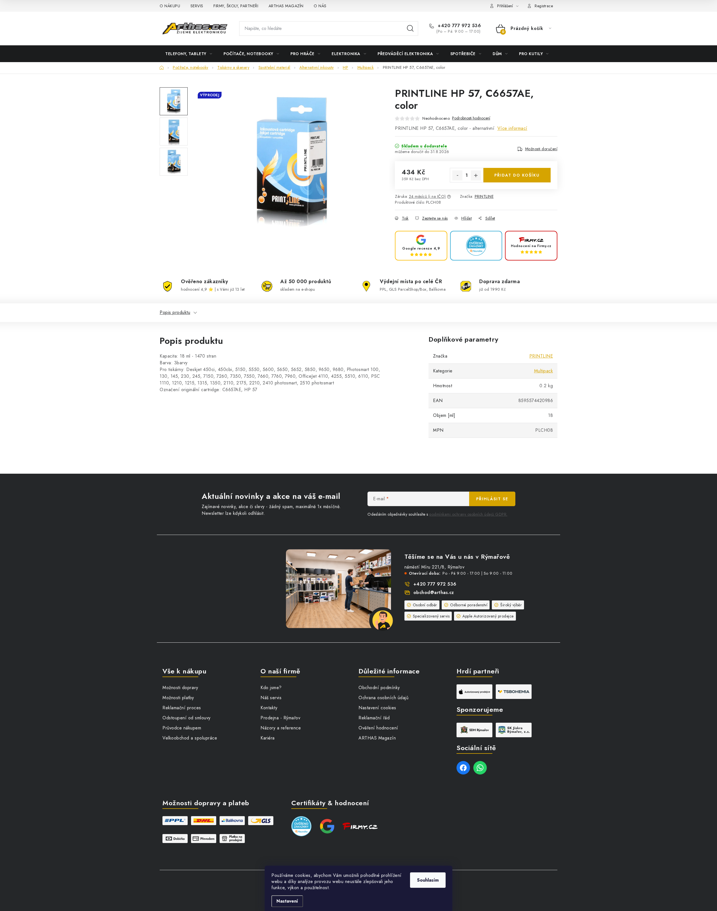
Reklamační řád (374, 718)
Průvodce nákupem (181, 728)
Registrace (544, 6)
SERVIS (196, 6)
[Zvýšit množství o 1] (476, 175)
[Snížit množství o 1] (457, 175)
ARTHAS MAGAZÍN (286, 6)
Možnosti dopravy (180, 687)
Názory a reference (280, 728)
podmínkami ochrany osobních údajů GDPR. (468, 514)
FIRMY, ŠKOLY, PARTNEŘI (235, 6)
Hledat (410, 28)
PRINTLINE (484, 196)
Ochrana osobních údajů (383, 697)
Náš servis (270, 697)
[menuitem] (189, 53)
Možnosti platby (178, 697)
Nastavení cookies (377, 708)
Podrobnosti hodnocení (471, 118)
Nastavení (287, 901)
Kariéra (267, 738)
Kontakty (268, 708)
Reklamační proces (181, 708)
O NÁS (320, 6)
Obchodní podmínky (379, 687)
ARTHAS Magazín (377, 738)
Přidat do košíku (517, 175)
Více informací (512, 128)
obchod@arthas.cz (433, 592)
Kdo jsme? (271, 687)
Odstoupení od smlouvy (186, 718)
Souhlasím (428, 880)
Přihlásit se (492, 499)
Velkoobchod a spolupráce (189, 738)
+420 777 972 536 (458, 26)
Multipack (543, 371)
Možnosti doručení (541, 149)
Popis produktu (175, 312)
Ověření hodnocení (378, 728)
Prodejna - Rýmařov (280, 718)
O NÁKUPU (170, 6)
